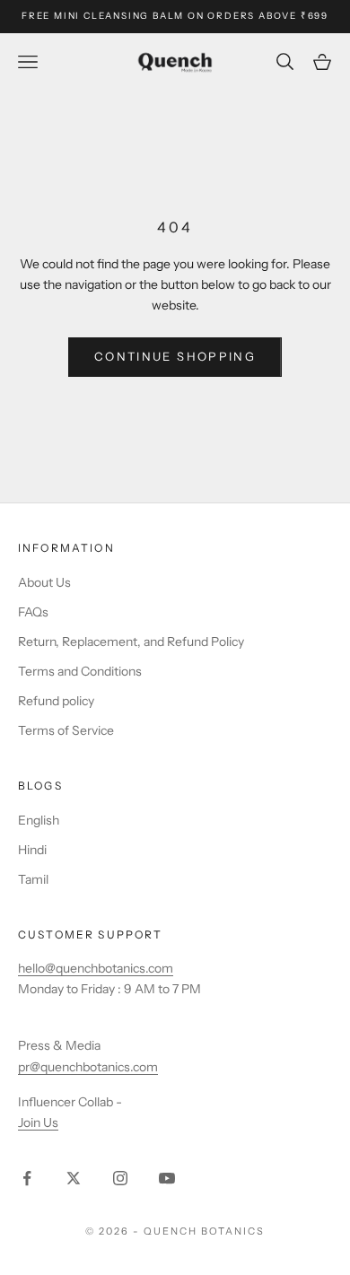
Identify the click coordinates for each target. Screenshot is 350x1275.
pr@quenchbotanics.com (88, 1067)
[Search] (287, 61)
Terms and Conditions (80, 671)
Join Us (38, 1122)
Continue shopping (175, 356)
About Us (44, 582)
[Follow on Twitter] (74, 1178)
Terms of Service (66, 730)
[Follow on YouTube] (167, 1178)
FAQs (33, 612)
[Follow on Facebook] (27, 1178)
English (38, 820)
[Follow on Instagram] (120, 1178)
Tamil (33, 879)
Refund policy (56, 701)
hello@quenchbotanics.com (95, 968)
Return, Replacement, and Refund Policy (131, 641)
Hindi (32, 850)
